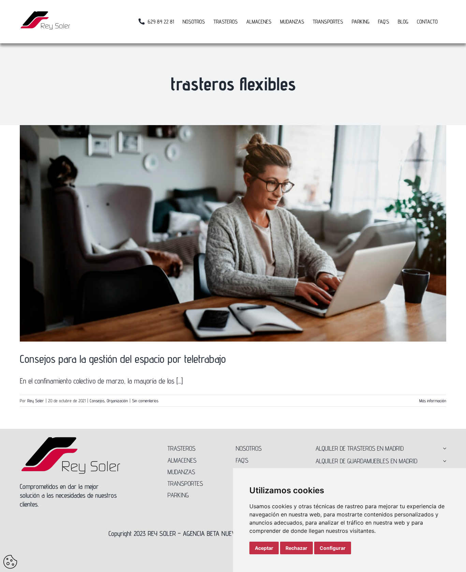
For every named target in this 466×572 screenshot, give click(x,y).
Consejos (97, 400)
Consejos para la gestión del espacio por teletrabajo (123, 358)
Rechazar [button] (296, 548)
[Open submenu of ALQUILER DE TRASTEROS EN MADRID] (443, 448)
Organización (117, 400)
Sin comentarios (145, 400)
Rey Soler (35, 400)
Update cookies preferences (10, 562)
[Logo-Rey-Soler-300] (71, 439)
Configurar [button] (333, 548)
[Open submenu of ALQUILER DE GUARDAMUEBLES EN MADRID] (443, 461)
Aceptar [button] (264, 548)
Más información (432, 400)
